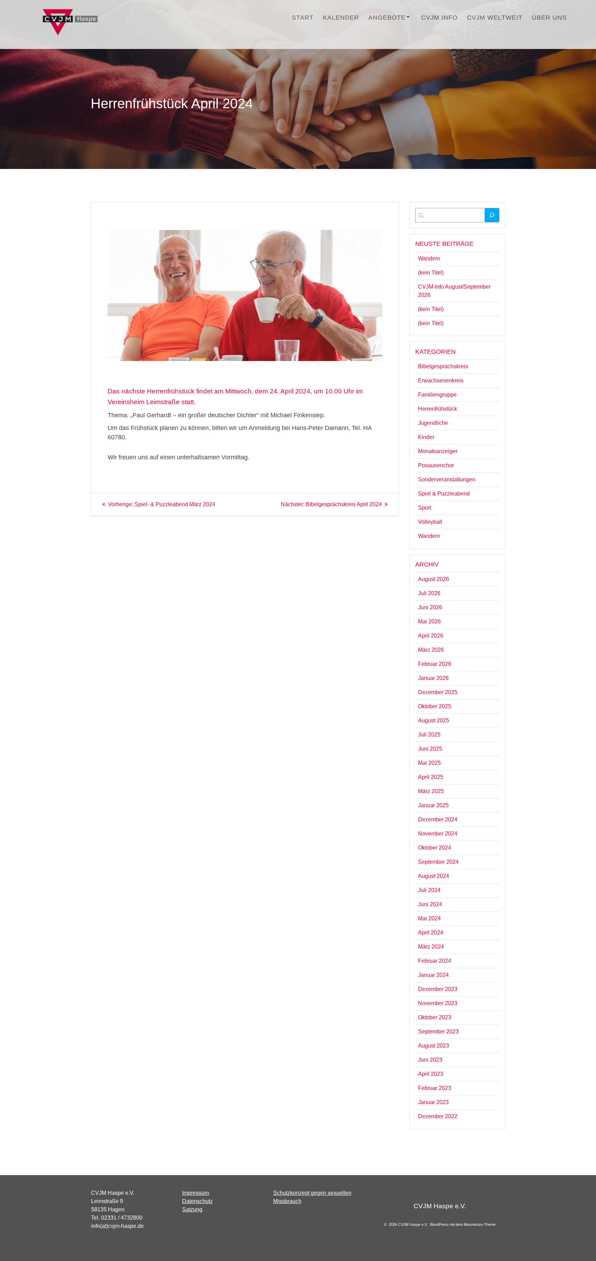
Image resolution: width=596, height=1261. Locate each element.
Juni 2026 (430, 607)
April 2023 (430, 1074)
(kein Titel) (431, 273)
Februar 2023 (434, 1088)
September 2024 (438, 862)
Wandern (429, 258)
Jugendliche (433, 423)
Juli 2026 (429, 593)
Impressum (195, 1193)
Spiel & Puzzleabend (444, 494)
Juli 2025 (429, 735)
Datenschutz (197, 1201)
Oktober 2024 (434, 848)
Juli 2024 (429, 890)
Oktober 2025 (434, 706)
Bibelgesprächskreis (443, 366)
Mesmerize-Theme (480, 1224)
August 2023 (433, 1046)
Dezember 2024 (437, 819)
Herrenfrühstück (437, 409)
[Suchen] (492, 215)
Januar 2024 (433, 975)
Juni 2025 (430, 749)
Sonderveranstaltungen (446, 479)
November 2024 (437, 834)
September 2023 (438, 1031)
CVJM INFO (439, 17)
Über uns (549, 17)
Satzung (192, 1209)
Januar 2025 (433, 805)
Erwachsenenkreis (441, 380)
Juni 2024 (430, 904)
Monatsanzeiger (437, 451)
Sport (424, 508)
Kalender (341, 17)
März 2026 (431, 650)
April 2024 (430, 932)
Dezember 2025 (437, 692)
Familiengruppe (437, 395)
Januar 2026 (433, 678)
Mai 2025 (429, 763)
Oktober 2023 (434, 1017)
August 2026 (433, 579)
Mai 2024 (429, 918)
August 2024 (433, 876)
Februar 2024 (434, 961)
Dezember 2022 (437, 1116)
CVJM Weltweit (495, 17)
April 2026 (430, 636)
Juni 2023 (430, 1060)
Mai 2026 (429, 621)
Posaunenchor (436, 465)
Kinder (426, 437)
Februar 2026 (434, 664)
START (303, 17)
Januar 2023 (433, 1102)
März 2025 (431, 791)
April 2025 (430, 777)
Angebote (387, 17)
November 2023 (437, 1003)
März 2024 (431, 947)
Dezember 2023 (437, 989)
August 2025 (433, 720)
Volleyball (430, 522)
